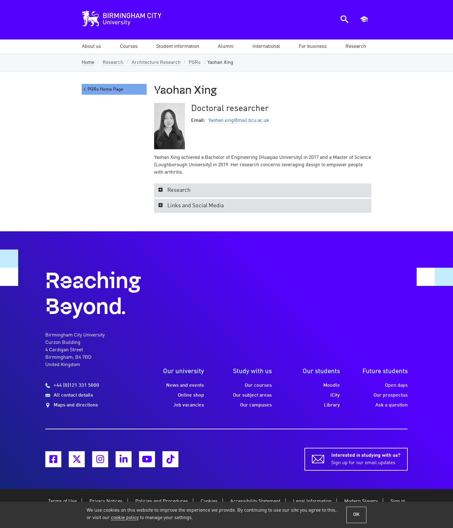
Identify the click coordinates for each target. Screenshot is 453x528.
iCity (335, 395)
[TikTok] (170, 459)
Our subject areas (252, 395)
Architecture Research (156, 62)
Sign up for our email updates (365, 459)
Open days (396, 385)
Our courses (258, 385)
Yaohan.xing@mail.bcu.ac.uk (238, 120)
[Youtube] (147, 459)
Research (113, 62)
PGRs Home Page (105, 89)
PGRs (195, 62)
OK (356, 514)
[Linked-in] (124, 459)
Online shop (191, 395)
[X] (77, 459)
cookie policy (125, 517)
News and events (185, 385)
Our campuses (256, 405)
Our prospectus (390, 395)
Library (332, 405)
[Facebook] (53, 459)
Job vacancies (188, 405)
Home (88, 62)
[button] (91, 46)
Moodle (331, 385)
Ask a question (391, 405)
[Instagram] (100, 459)
